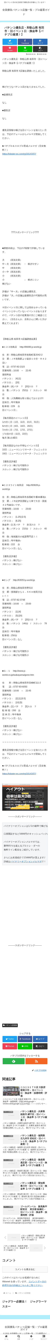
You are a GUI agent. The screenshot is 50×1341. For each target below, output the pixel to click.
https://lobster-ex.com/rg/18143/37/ (19, 154)
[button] (40, 49)
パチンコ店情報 (11, 1025)
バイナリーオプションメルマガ (26, 861)
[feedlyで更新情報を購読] (13, 1061)
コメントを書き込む (25, 1269)
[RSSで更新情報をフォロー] (36, 1061)
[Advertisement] (25, 200)
